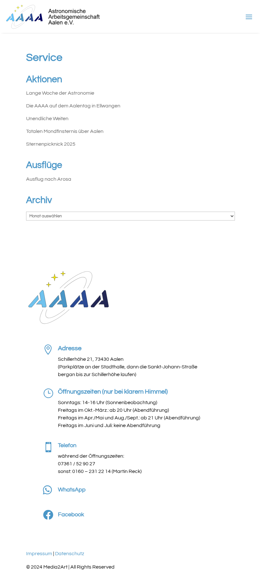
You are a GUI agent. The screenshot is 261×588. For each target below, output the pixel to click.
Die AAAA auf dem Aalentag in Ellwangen (73, 105)
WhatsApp (72, 490)
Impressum (39, 553)
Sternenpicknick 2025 (50, 144)
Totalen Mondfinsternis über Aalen (64, 131)
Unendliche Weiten (47, 118)
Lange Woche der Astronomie (60, 93)
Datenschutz (69, 553)
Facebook (71, 515)
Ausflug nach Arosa (48, 179)
